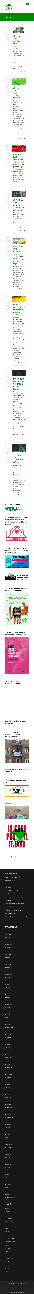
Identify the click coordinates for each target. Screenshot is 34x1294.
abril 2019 (7, 1134)
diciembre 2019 (9, 1107)
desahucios (8, 1225)
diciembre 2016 (9, 1197)
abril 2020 (7, 1094)
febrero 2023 (8, 997)
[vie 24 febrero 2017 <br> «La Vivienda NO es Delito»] (19, 448)
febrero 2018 (8, 1161)
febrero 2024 (8, 967)
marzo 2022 (8, 1017)
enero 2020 (8, 1104)
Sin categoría (8, 1265)
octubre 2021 (8, 1034)
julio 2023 (7, 984)
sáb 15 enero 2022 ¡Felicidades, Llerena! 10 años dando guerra (17, 42)
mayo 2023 (8, 991)
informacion (8, 1235)
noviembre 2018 (9, 1144)
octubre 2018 (8, 1147)
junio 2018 (7, 1151)
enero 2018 (8, 1164)
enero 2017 (7, 1194)
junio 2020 (7, 1087)
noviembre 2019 (9, 1111)
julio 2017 (7, 1174)
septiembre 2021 (9, 1037)
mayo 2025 (8, 954)
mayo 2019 (8, 1131)
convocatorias (8, 1221)
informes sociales (9, 1238)
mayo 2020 (8, 1091)
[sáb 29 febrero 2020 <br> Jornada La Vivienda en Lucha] (19, 194)
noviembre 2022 (9, 1007)
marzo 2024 (8, 964)
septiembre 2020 (9, 1077)
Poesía (6, 1251)
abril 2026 (7, 937)
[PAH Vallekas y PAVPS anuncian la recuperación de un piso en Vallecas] (19, 299)
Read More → (21, 71)
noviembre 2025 (9, 947)
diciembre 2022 (9, 1004)
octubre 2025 (8, 951)
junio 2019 (7, 1127)
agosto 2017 (8, 1171)
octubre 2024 (8, 961)
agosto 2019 (8, 1121)
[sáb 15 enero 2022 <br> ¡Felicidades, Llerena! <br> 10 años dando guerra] (19, 30)
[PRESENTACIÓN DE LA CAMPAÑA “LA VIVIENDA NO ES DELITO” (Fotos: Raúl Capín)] (19, 373)
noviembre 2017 (9, 1167)
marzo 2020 (8, 1097)
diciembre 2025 (9, 944)
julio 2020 (7, 1084)
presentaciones (8, 1258)
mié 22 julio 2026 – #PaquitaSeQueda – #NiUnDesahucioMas (14, 879)
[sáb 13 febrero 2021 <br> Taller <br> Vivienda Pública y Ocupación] (19, 81)
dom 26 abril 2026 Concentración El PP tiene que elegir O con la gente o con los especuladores (14, 898)
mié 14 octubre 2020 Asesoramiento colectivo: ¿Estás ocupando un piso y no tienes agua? (18, 160)
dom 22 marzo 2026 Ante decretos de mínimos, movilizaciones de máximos (16, 917)
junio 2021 (7, 1047)
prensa (6, 1255)
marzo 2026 (8, 941)
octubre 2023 (8, 977)
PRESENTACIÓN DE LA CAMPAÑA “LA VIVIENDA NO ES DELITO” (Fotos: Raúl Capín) (18, 384)
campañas (7, 1215)
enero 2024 (8, 971)
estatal (6, 1228)
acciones (7, 1208)
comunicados (8, 1218)
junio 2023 (7, 987)
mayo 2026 (8, 934)
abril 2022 (7, 1014)
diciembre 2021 (9, 1027)
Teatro (6, 1271)
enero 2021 (7, 1064)
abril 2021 (7, 1054)
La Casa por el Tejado (10, 1241)
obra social (7, 1248)
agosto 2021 (8, 1041)
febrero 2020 (8, 1101)
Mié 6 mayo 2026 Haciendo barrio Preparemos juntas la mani (11, 887)
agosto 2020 (8, 1081)
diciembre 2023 (9, 974)
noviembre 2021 (9, 1031)
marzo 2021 (8, 1057)
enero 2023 (8, 1001)
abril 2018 (7, 1157)
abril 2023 (7, 994)
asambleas (7, 1211)
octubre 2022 (8, 1011)
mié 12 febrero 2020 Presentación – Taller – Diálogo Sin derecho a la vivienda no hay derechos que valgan (18, 255)
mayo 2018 (8, 1154)
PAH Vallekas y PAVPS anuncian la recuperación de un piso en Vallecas (19, 310)
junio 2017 (7, 1177)
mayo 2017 (7, 1180)
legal (6, 1245)
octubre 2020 (8, 1074)
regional (7, 1261)
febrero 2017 (8, 1190)
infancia (7, 1231)
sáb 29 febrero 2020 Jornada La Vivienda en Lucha (18, 203)
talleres (7, 1268)
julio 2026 (7, 931)
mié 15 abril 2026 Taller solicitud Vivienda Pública (13, 908)
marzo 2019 (8, 1137)
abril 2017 (7, 1184)
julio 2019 (7, 1124)
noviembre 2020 (9, 1071)
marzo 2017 (8, 1187)
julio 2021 (7, 1044)
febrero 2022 (8, 1021)
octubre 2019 (8, 1114)
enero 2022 (8, 1024)
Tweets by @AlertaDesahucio (13, 856)
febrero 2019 (8, 1141)
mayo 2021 (7, 1051)
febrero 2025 (8, 957)
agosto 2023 (8, 981)
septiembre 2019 (9, 1117)
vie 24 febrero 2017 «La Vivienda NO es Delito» (18, 458)
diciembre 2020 (9, 1067)
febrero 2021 (8, 1061)
